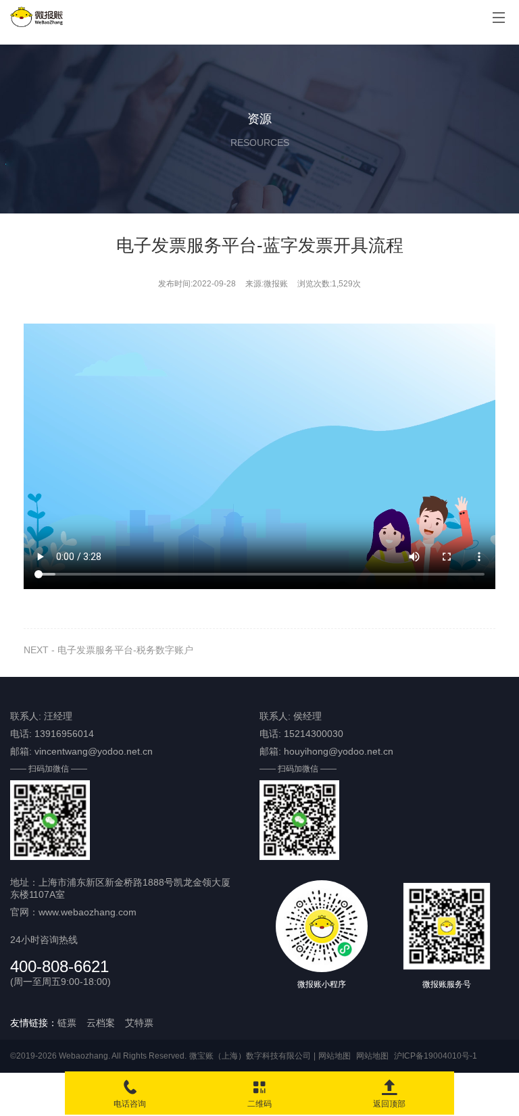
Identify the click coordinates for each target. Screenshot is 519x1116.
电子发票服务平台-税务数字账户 (125, 649)
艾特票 (139, 1022)
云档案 (100, 1022)
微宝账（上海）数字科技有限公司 (250, 1056)
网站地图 (334, 1056)
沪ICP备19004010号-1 (435, 1056)
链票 (66, 1022)
